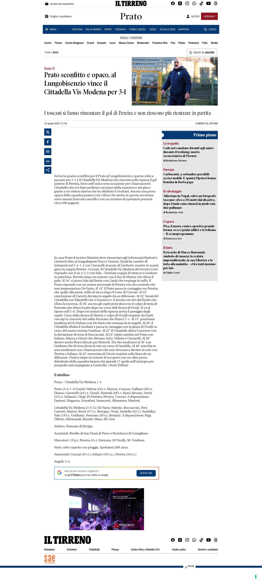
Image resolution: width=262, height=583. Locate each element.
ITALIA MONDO (93, 29)
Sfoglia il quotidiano (61, 16)
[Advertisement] (81, 150)
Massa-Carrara (126, 43)
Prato (204, 43)
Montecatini (143, 43)
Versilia (214, 43)
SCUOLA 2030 (167, 29)
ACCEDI (195, 16)
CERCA (212, 29)
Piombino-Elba (159, 43)
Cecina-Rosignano (74, 43)
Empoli (90, 43)
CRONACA (120, 29)
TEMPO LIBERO (137, 29)
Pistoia (181, 43)
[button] (106, 509)
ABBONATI (209, 16)
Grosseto (101, 43)
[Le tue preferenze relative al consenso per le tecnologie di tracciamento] (255, 576)
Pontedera (193, 43)
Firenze (58, 43)
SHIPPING (183, 29)
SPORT (108, 29)
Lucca (112, 43)
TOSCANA (77, 29)
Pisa (173, 43)
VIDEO (152, 29)
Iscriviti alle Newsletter (62, 4)
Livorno (47, 43)
